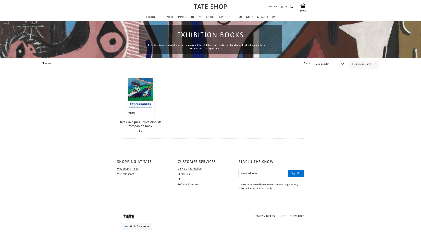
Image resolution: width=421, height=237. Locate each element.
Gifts (250, 17)
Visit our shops (125, 174)
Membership (266, 17)
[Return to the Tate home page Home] (210, 7)
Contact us (184, 174)
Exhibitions (154, 17)
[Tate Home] (143, 217)
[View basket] (303, 6)
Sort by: (308, 63)
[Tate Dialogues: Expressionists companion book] (140, 96)
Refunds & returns (188, 184)
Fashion (225, 17)
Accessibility (297, 216)
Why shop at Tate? (127, 168)
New (170, 17)
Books (210, 17)
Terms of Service (257, 188)
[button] (291, 7)
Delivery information (190, 168)
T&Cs (282, 216)
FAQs (181, 179)
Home (239, 17)
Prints (181, 17)
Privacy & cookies (265, 216)
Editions (196, 17)
